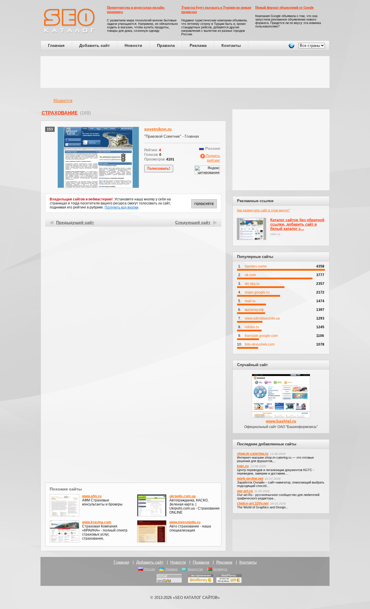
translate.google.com (261, 336)
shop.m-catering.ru (252, 454)
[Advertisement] (185, 72)
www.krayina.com (96, 522)
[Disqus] (133, 406)
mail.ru (250, 301)
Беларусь (220, 569)
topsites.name (256, 266)
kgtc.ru (243, 466)
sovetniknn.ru (158, 129)
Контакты (231, 45)
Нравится (62, 100)
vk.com (250, 275)
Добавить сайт (94, 45)
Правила (166, 45)
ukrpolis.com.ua (182, 496)
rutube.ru (252, 327)
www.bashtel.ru (281, 421)
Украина (171, 569)
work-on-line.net (250, 479)
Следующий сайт (192, 222)
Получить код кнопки (121, 207)
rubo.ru (275, 234)
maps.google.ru (257, 292)
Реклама (198, 45)
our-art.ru (245, 491)
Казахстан (195, 569)
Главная (56, 45)
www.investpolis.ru (184, 522)
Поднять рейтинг (213, 158)
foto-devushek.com (260, 344)
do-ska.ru (252, 284)
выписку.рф (254, 310)
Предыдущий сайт (75, 222)
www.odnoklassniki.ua (262, 318)
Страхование (60, 112)
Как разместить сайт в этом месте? (263, 210)
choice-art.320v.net (253, 503)
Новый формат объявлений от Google (284, 7)
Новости (133, 45)
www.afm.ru (91, 496)
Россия (149, 569)
